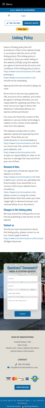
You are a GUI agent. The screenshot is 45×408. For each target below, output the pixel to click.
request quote (31, 23)
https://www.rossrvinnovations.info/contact (23, 238)
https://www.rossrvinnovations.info (20, 71)
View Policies (22, 387)
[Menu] (3, 4)
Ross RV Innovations (19, 401)
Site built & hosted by (22, 406)
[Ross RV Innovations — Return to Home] (22, 15)
